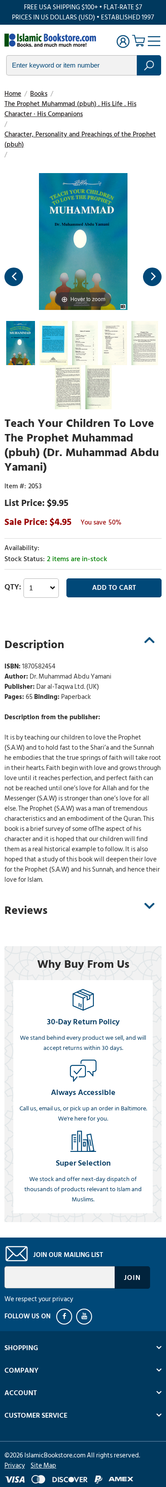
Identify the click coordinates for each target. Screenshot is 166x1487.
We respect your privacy (38, 1299)
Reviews (25, 910)
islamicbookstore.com (52, 40)
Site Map (43, 1466)
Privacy (14, 1466)
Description (34, 644)
